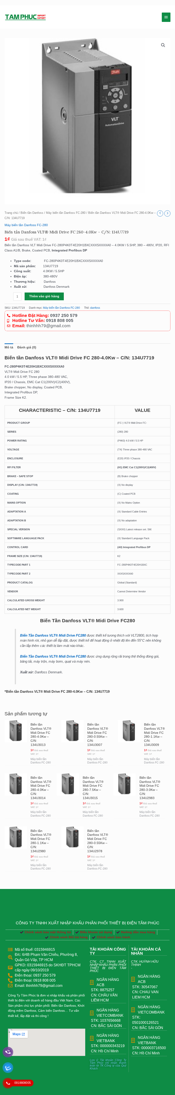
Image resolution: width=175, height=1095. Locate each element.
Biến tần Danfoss (32, 212)
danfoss (95, 307)
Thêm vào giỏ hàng (44, 296)
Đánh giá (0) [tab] (26, 347)
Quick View (16, 761)
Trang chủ (11, 212)
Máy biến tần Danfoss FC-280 (65, 212)
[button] (163, 45)
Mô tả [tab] (9, 347)
